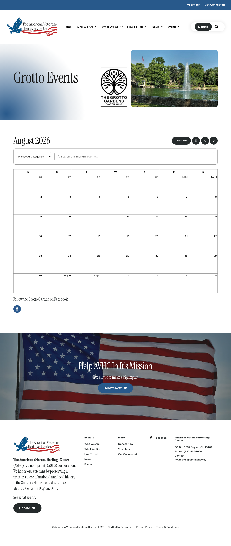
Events (172, 27)
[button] (217, 27)
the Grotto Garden (36, 299)
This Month (181, 140)
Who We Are (84, 27)
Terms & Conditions (167, 527)
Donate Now (113, 388)
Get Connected (214, 4)
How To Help (135, 27)
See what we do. (24, 497)
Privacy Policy (144, 527)
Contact (179, 455)
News (155, 27)
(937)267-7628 (193, 451)
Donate (203, 27)
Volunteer (193, 4)
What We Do (110, 27)
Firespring (127, 527)
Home (67, 27)
